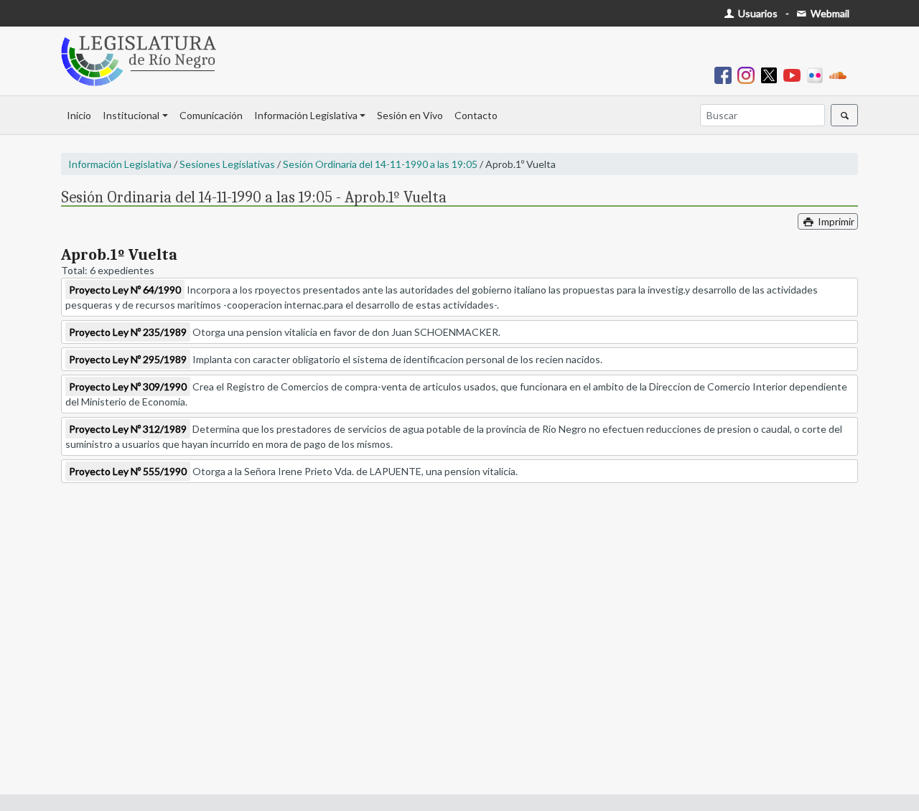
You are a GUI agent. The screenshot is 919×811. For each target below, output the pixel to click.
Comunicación (211, 115)
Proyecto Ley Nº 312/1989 (128, 429)
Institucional (131, 115)
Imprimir (835, 221)
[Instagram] (748, 74)
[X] (771, 74)
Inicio (79, 115)
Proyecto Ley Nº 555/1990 (128, 471)
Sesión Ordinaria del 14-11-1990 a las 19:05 (380, 164)
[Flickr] (817, 74)
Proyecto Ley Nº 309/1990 (128, 386)
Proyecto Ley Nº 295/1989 (128, 359)
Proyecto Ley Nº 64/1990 (125, 289)
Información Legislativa (306, 115)
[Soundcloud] (840, 74)
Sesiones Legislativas (227, 164)
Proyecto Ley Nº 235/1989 (128, 332)
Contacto (476, 115)
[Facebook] (725, 74)
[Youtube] (794, 74)
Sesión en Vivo (410, 115)
